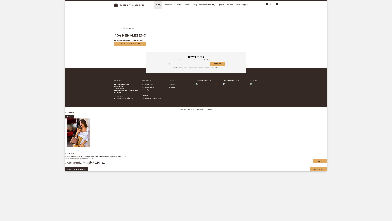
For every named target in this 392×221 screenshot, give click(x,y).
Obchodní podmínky (148, 87)
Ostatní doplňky (242, 5)
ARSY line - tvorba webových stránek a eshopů (196, 109)
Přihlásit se (319, 161)
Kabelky (178, 5)
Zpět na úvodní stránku (130, 44)
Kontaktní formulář (147, 84)
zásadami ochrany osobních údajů (207, 68)
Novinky (158, 5)
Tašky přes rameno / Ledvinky (204, 5)
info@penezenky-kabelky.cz (124, 98)
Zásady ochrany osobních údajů (151, 98)
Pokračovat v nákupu (76, 169)
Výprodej (230, 5)
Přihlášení (172, 84)
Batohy (187, 5)
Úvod (115, 28)
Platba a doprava (147, 90)
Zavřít (69, 116)
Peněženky (168, 5)
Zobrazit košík (318, 169)
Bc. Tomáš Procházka (129, 5)
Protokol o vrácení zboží (149, 93)
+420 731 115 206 (121, 96)
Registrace (172, 87)
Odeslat (217, 64)
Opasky (221, 5)
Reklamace (145, 95)
